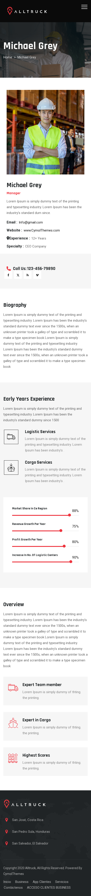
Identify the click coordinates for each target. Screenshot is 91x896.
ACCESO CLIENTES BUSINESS (49, 888)
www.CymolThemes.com (42, 230)
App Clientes (42, 882)
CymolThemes (13, 874)
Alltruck (30, 868)
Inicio (7, 882)
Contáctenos (13, 888)
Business (21, 882)
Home (7, 57)
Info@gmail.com (31, 222)
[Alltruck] (27, 11)
